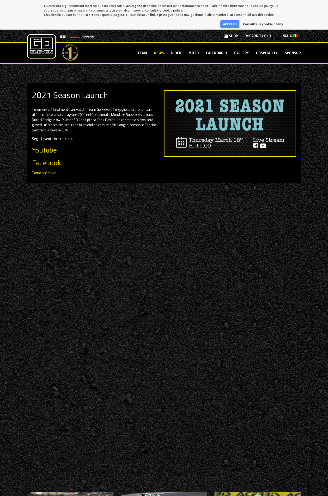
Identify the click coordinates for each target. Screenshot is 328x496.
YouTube (44, 149)
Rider (176, 53)
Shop (233, 36)
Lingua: (286, 36)
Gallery (241, 53)
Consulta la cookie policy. (263, 24)
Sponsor (293, 53)
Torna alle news (44, 173)
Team (142, 53)
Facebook (46, 162)
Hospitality (267, 53)
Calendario (216, 53)
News (159, 53)
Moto (193, 53)
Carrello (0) (260, 36)
